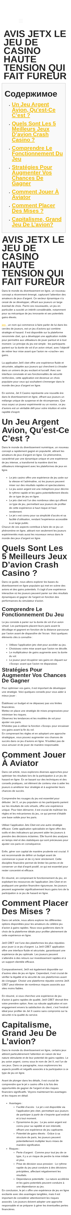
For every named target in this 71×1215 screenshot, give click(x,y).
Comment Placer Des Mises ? (33, 208)
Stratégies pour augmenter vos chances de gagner (32, 175)
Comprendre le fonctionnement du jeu (37, 153)
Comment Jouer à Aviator (35, 194)
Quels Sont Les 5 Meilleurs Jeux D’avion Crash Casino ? (34, 131)
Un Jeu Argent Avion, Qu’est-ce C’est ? (34, 109)
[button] (21, 21)
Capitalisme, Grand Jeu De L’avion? (37, 221)
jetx (4, 324)
